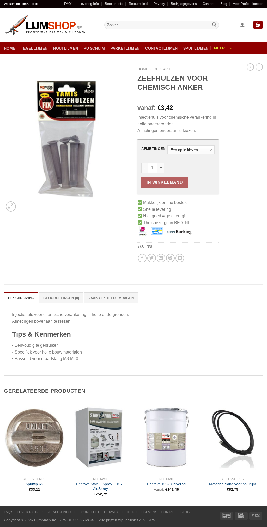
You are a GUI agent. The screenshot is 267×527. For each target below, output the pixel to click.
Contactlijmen (161, 48)
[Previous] (4, 453)
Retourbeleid (138, 4)
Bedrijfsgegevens (184, 4)
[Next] (263, 453)
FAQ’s (69, 4)
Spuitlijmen (195, 48)
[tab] (21, 297)
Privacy (159, 4)
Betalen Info (114, 4)
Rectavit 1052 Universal (166, 484)
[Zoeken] (214, 25)
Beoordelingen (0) (61, 298)
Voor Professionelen (248, 4)
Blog (223, 4)
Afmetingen (153, 149)
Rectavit (162, 69)
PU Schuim (94, 48)
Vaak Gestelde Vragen (111, 298)
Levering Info (89, 4)
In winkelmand (165, 182)
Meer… (221, 48)
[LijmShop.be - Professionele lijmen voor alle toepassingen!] (50, 25)
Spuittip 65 (34, 484)
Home (9, 48)
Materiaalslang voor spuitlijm (232, 484)
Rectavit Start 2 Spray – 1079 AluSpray (100, 486)
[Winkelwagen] (258, 25)
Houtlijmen (65, 48)
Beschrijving (21, 298)
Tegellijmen (34, 48)
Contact (208, 4)
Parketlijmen (125, 48)
